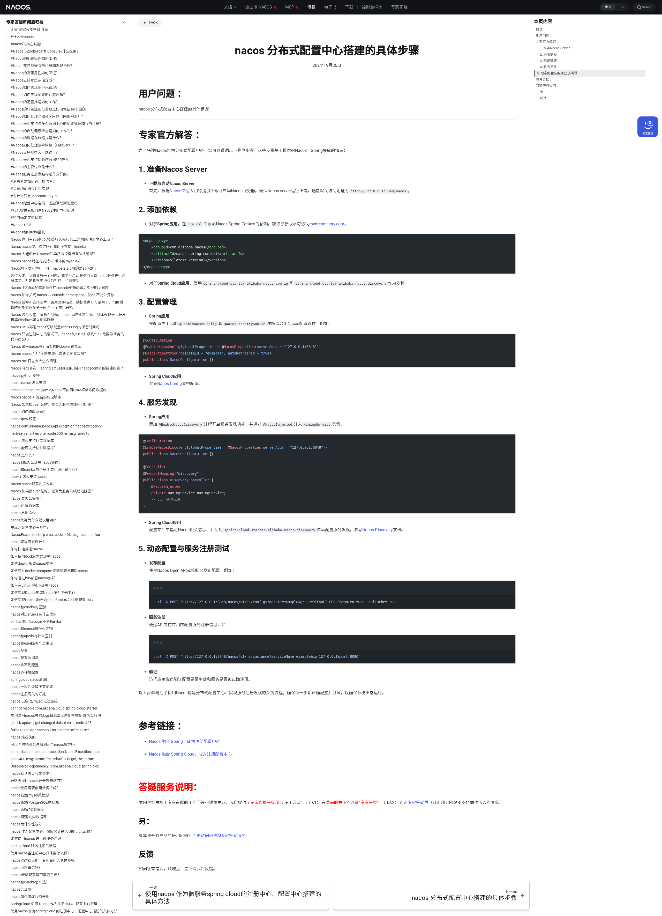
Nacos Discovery (377, 529)
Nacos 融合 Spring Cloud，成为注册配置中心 (190, 754)
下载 (349, 7)
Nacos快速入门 (184, 190)
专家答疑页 (418, 802)
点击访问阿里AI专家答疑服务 (219, 835)
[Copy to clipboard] (509, 240)
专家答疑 (399, 7)
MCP (289, 7)
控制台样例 (372, 7)
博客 (311, 7)
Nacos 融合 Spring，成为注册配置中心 (184, 741)
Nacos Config (169, 383)
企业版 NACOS (258, 7)
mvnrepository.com (326, 223)
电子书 (330, 7)
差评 (188, 868)
